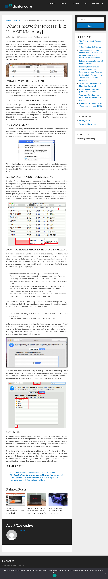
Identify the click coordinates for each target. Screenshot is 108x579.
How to (52, 4)
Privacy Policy (84, 121)
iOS (85, 4)
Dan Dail (11, 37)
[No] (105, 573)
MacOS (64, 4)
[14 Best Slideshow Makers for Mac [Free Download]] (15, 499)
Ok (54, 576)
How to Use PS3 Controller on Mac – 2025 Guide (57, 510)
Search (90, 26)
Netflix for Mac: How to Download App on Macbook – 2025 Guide (36, 510)
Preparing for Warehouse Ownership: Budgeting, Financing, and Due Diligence (90, 69)
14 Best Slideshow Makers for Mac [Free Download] (15, 510)
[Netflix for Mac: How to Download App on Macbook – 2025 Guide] (36, 499)
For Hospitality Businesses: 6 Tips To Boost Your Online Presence (90, 77)
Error (76, 4)
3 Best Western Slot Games (90, 47)
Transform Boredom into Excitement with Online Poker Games (90, 97)
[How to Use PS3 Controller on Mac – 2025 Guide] (58, 499)
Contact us (97, 4)
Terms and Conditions (87, 124)
